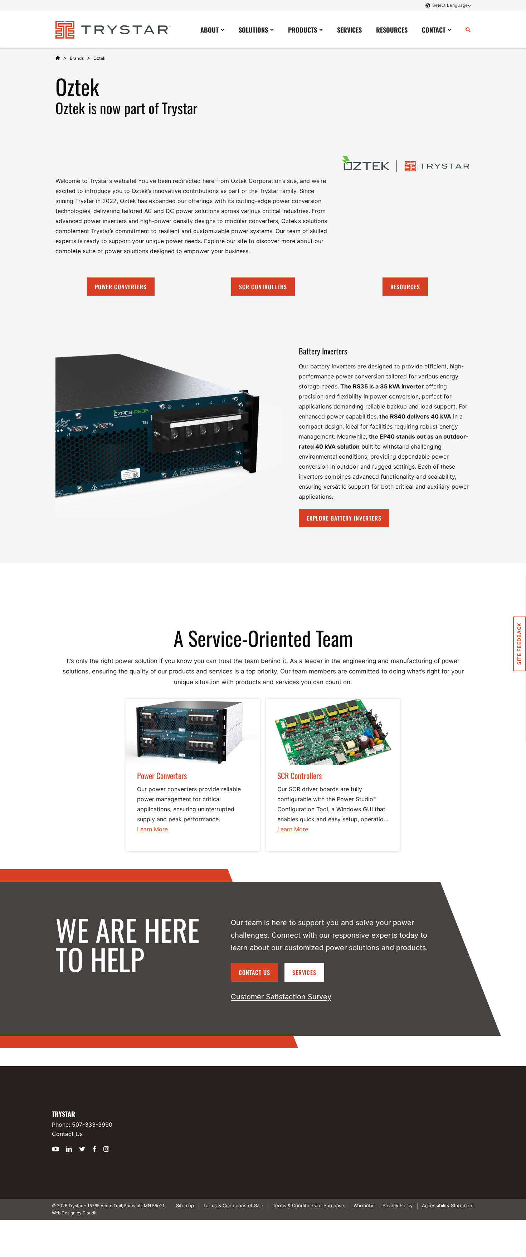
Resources (405, 286)
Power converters (121, 286)
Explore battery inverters (344, 518)
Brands (77, 58)
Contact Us (254, 972)
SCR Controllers (263, 286)
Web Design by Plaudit (74, 1212)
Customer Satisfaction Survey (281, 996)
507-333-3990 (92, 1124)
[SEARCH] (468, 29)
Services (304, 972)
